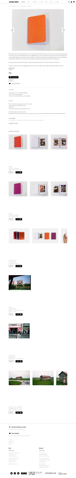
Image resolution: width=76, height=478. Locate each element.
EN (57, 2)
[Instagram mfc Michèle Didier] (18, 473)
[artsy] (24, 473)
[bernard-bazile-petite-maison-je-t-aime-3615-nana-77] (19, 377)
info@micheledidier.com (13, 464)
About (51, 2)
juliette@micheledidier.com (44, 465)
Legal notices (11, 442)
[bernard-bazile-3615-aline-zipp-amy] (19, 235)
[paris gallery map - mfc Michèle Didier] (50, 473)
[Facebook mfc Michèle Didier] (14, 473)
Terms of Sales (11, 441)
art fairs (41, 2)
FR (55, 2)
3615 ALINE (29, 6)
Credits (10, 444)
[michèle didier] (14, 1)
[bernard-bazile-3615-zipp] (18, 189)
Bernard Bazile (23, 6)
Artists (28, 2)
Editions (23, 2)
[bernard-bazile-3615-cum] (20, 282)
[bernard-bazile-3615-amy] (18, 142)
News (46, 2)
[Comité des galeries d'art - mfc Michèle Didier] (36, 473)
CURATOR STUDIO (62, 474)
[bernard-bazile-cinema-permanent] (19, 331)
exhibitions (34, 2)
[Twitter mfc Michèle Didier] (11, 473)
